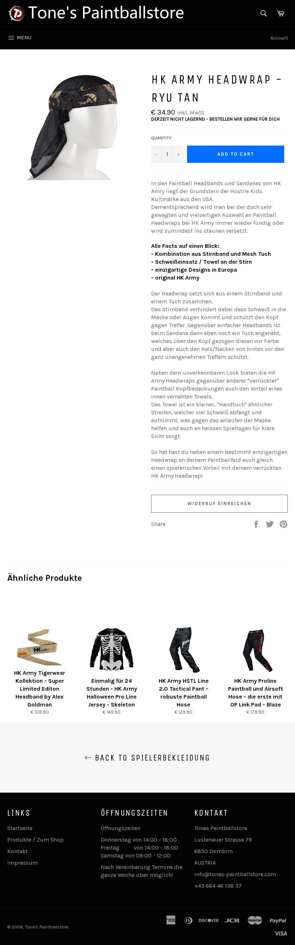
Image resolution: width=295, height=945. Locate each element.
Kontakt (17, 851)
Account (279, 38)
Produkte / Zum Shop (35, 839)
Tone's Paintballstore (46, 927)
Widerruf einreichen (219, 503)
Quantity (161, 138)
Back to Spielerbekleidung (151, 758)
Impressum (22, 862)
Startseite (19, 828)
